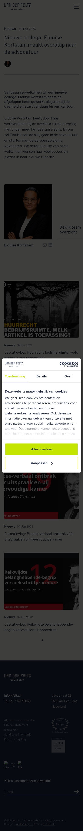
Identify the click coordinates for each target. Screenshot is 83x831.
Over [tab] (68, 376)
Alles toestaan (41, 449)
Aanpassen (39, 463)
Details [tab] (41, 376)
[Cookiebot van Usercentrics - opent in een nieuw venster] (59, 364)
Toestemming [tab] (15, 376)
